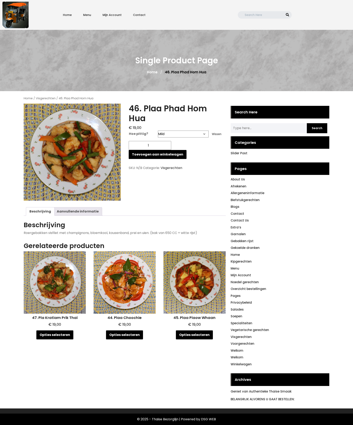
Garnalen (238, 234)
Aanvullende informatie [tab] (78, 211)
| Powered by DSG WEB (197, 419)
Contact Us (240, 220)
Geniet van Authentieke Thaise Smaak (261, 391)
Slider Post (239, 153)
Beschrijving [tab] (40, 211)
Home (67, 15)
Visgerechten (46, 98)
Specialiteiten (241, 323)
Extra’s (236, 227)
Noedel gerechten (245, 282)
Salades (237, 309)
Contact (139, 15)
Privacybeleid (241, 302)
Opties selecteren (55, 334)
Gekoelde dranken (245, 248)
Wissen (216, 134)
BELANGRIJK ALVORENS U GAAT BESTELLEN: (263, 399)
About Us (238, 179)
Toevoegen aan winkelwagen (157, 154)
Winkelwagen (241, 364)
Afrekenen (238, 186)
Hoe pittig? (138, 133)
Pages (236, 296)
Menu (87, 15)
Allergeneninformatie (247, 193)
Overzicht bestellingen (248, 289)
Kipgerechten (241, 261)
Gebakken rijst (242, 241)
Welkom (237, 350)
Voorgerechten (242, 343)
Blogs (235, 207)
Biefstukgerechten (245, 200)
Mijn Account (112, 15)
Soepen (236, 316)
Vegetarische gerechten (250, 330)
